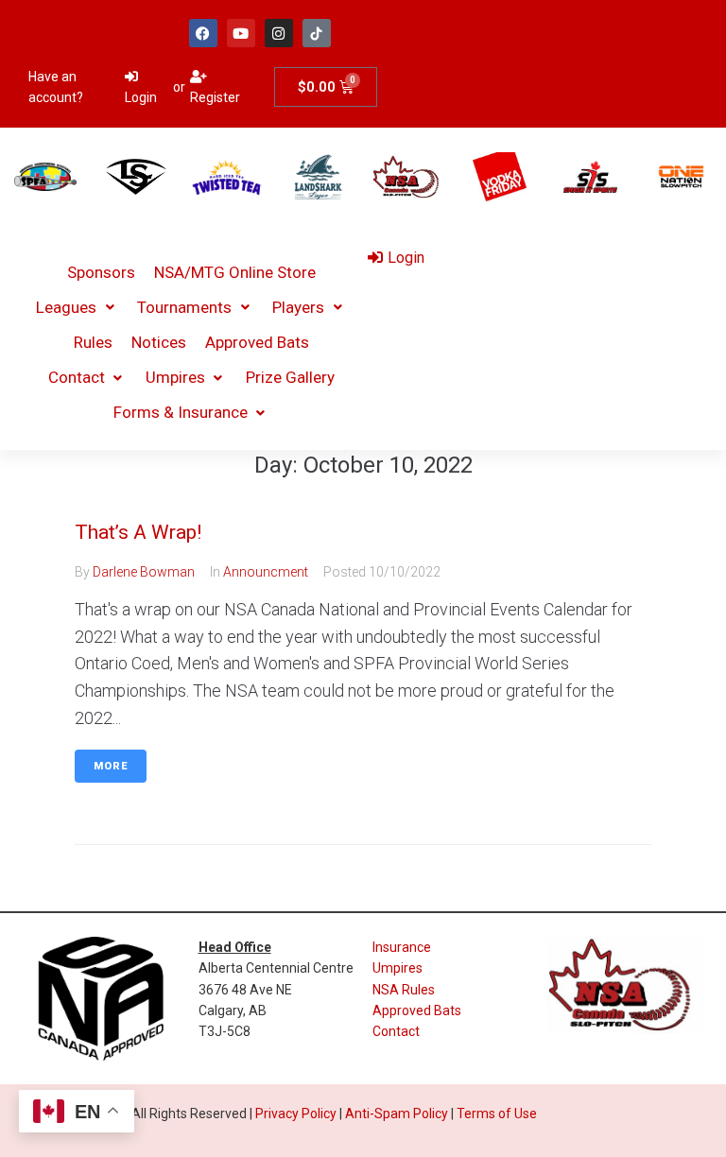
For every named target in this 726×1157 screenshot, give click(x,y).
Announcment (265, 571)
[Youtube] (241, 33)
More (111, 766)
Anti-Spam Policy (396, 1113)
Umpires (397, 968)
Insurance (401, 947)
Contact (396, 1031)
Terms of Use (497, 1113)
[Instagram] (279, 33)
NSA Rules (403, 989)
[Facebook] (203, 33)
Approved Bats (416, 1010)
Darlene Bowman (144, 571)
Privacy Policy (296, 1113)
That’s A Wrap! (138, 532)
